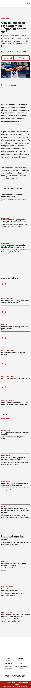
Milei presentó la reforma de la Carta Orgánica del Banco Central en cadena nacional (15, 510)
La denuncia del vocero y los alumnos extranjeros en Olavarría (15, 302)
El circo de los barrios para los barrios (15, 378)
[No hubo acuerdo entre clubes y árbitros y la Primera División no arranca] (15, 549)
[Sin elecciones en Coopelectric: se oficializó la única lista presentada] (15, 391)
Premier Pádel (5, 430)
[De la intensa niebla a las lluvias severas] (15, 341)
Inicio (8, 658)
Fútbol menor (5, 455)
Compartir (6, 58)
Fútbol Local (5, 534)
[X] (24, 651)
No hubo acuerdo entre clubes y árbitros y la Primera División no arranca (12, 538)
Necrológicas (8, 668)
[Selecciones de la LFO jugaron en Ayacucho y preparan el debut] (15, 469)
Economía (4, 506)
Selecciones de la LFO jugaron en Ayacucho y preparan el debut (13, 458)
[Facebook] (7, 651)
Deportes (21, 658)
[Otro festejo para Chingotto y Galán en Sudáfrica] (15, 444)
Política (8, 660)
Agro (21, 663)
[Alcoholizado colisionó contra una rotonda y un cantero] (15, 575)
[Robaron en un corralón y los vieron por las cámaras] (15, 315)
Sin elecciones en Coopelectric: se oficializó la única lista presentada (14, 403)
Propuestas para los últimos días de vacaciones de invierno (14, 590)
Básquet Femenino (6, 612)
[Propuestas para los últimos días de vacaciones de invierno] (15, 600)
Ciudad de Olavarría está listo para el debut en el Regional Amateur (14, 484)
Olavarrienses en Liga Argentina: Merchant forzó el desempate (13, 246)
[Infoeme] (8, 3)
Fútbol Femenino (6, 481)
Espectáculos (8, 663)
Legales (21, 668)
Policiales (4, 324)
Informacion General (7, 298)
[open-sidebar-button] (28, 3)
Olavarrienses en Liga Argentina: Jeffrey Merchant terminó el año (13, 221)
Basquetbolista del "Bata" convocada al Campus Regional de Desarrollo (15, 615)
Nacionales (8, 666)
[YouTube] (18, 651)
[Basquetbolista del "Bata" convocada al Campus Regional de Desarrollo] (15, 626)
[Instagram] (12, 651)
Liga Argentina (5, 18)
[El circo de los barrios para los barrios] (15, 367)
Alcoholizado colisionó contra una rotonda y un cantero (13, 564)
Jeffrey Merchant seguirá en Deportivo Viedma (12, 196)
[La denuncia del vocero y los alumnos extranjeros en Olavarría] (15, 289)
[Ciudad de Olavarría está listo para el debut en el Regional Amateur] (15, 495)
